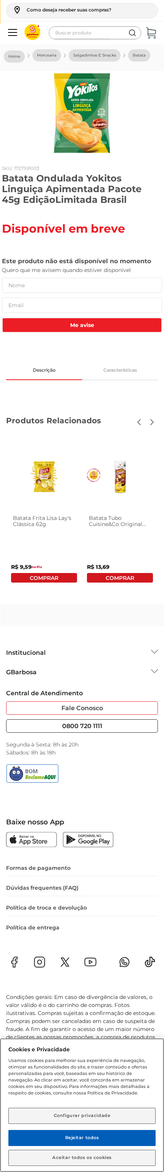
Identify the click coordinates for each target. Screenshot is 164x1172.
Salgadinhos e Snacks (94, 55)
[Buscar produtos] (132, 33)
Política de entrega (32, 927)
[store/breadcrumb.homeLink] (14, 56)
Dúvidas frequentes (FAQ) (42, 887)
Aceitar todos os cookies (82, 1157)
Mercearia (46, 55)
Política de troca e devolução (46, 907)
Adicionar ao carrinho (44, 578)
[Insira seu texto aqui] (150, 964)
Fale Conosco (82, 708)
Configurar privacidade (82, 1115)
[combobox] (95, 32)
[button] (62, 10)
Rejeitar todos (82, 1137)
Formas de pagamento (38, 867)
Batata (139, 55)
